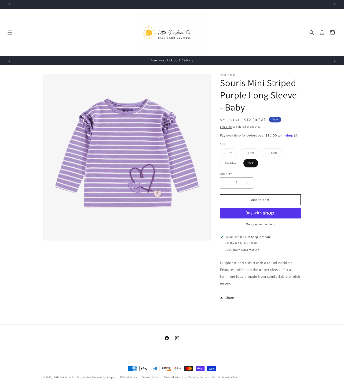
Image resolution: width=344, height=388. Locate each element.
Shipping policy (197, 377)
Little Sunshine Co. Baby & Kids (72, 377)
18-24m (233, 164)
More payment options (260, 224)
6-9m (231, 153)
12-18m (274, 153)
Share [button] (229, 298)
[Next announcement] (335, 4)
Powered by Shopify (104, 377)
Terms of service (173, 377)
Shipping (226, 126)
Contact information (224, 377)
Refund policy (128, 377)
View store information (242, 250)
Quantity (226, 174)
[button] (10, 32)
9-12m (252, 153)
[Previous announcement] (9, 4)
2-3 (250, 163)
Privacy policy (150, 377)
